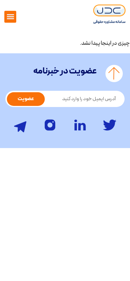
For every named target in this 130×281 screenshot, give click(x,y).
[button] (10, 17)
